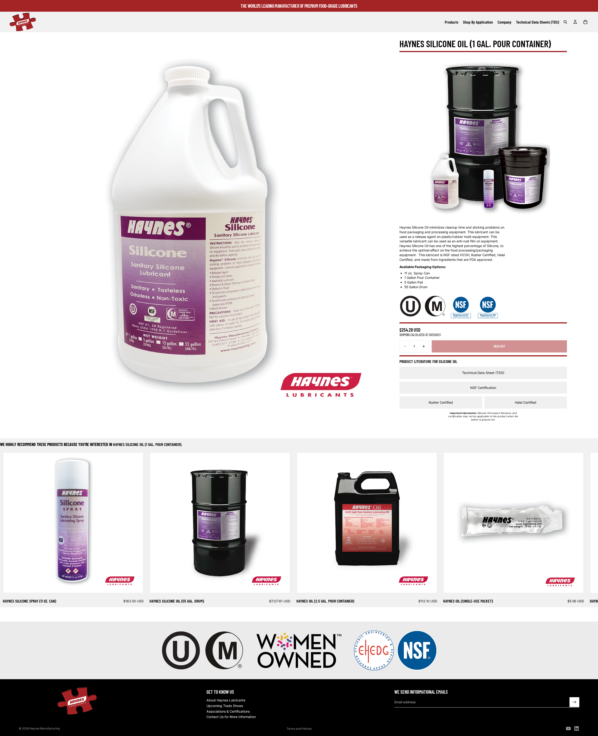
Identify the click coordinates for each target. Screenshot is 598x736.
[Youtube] (568, 728)
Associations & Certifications (228, 711)
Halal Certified (525, 402)
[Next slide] (573, 528)
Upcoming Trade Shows (224, 706)
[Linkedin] (576, 728)
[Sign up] (574, 702)
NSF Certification (483, 388)
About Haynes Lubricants (225, 700)
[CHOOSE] (136, 585)
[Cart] (585, 22)
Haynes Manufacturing (44, 728)
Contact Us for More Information (231, 717)
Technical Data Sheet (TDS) (483, 373)
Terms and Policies (299, 728)
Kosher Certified (441, 402)
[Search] (565, 22)
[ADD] (282, 585)
